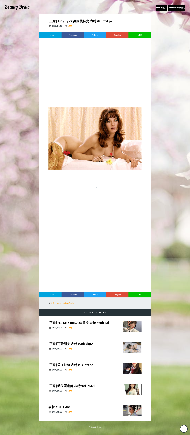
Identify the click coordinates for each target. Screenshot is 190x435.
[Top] (184, 429)
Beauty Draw (17, 7)
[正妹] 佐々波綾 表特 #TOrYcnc (70, 365)
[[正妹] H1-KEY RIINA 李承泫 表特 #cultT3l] (132, 326)
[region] (95, 63)
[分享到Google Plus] (117, 35)
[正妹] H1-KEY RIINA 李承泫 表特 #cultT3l (78, 323)
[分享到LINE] (139, 35)
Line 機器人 (161, 7)
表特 (70, 26)
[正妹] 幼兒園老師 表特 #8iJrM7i (71, 386)
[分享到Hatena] (50, 35)
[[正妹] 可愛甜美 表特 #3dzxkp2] (132, 347)
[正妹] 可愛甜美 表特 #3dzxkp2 (70, 344)
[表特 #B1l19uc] (132, 410)
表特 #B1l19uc (59, 407)
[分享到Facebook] (73, 35)
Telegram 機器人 (177, 7)
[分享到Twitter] (95, 35)
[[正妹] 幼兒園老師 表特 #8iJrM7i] (132, 389)
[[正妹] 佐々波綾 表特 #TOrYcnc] (132, 368)
